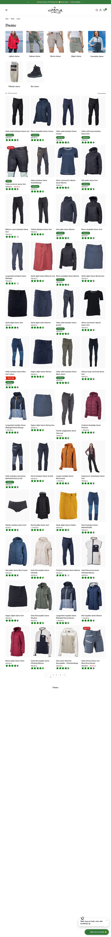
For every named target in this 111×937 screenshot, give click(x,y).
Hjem (7, 18)
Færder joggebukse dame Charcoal (66, 432)
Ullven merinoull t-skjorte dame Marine (65, 181)
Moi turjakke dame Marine (91, 616)
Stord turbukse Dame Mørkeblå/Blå (89, 526)
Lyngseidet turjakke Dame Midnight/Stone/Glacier (66, 617)
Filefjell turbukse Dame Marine (68, 570)
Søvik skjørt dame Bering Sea (92, 276)
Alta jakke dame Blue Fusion (16, 570)
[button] (93, 922)
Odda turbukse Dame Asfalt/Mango (39, 181)
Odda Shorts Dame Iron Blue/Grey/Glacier (90, 662)
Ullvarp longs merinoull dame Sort (92, 373)
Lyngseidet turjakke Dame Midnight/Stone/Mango (15, 426)
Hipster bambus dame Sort (15, 525)
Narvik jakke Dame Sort (40, 525)
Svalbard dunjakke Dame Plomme (91, 426)
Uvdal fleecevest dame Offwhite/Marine (90, 571)
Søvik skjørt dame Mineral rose (43, 276)
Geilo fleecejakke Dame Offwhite (40, 571)
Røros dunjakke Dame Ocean (42, 131)
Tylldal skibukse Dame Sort (41, 229)
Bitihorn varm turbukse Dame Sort (16, 230)
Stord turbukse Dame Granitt (42, 476)
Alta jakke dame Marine (65, 229)
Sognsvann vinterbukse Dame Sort (93, 477)
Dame (18, 18)
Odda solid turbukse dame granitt (66, 324)
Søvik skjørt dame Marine (41, 323)
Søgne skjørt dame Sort (14, 616)
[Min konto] (100, 10)
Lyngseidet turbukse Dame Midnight (15, 277)
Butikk (12, 18)
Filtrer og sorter (12, 93)
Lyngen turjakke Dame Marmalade (64, 477)
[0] (104, 10)
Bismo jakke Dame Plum (14, 661)
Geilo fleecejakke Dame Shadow (40, 617)
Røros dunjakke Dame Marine (67, 276)
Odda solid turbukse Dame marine (66, 132)
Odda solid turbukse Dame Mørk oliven (66, 373)
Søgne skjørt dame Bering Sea (42, 425)
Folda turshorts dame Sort (15, 184)
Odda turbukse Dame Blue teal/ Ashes (15, 373)
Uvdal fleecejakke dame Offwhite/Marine (40, 662)
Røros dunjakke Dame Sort (91, 229)
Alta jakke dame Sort (89, 180)
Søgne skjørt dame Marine (41, 372)
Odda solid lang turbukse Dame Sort (91, 132)
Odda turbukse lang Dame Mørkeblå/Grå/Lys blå (15, 477)
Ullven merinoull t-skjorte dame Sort (91, 324)
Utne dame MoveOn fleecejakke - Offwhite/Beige (67, 662)
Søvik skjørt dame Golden (66, 525)
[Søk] (97, 10)
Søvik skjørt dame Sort (14, 323)
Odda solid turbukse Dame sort (17, 131)
